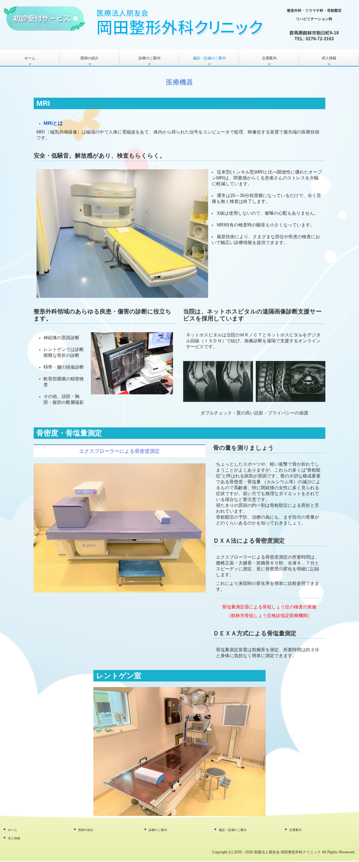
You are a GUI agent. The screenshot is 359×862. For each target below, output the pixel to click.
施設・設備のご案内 (209, 58)
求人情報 (329, 58)
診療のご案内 (149, 58)
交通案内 (269, 58)
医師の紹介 (89, 58)
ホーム (29, 58)
